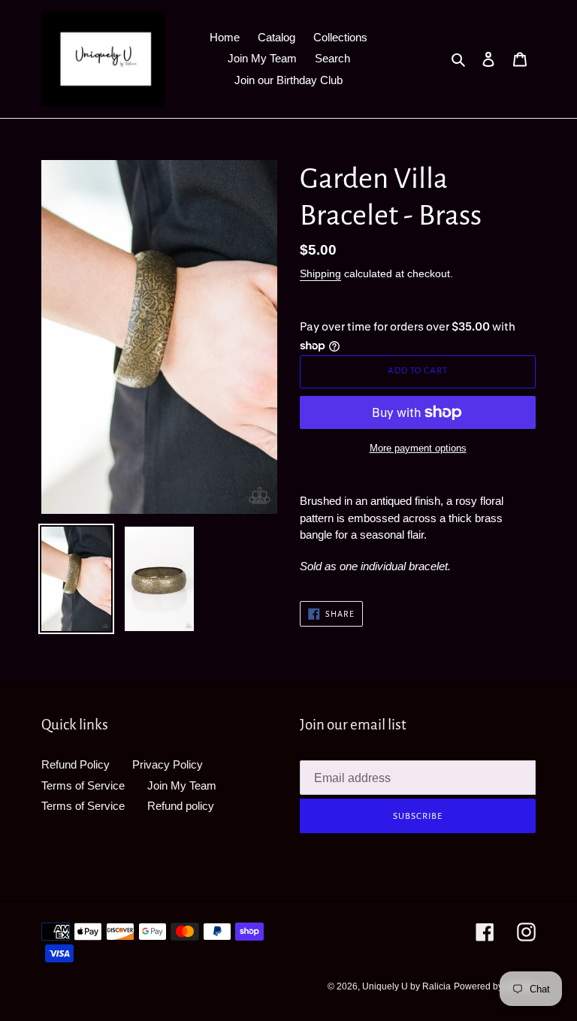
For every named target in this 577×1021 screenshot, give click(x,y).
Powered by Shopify (495, 986)
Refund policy (180, 805)
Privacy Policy (167, 764)
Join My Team (181, 785)
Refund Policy (75, 764)
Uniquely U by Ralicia (406, 986)
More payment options (418, 448)
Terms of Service (83, 785)
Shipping (320, 273)
